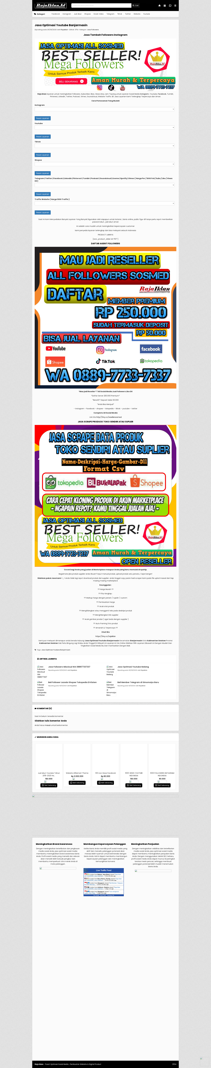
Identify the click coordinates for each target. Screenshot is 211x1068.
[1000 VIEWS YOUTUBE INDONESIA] (105, 757)
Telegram (110, 14)
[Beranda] (159, 6)
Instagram (67, 14)
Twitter (128, 14)
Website (137, 14)
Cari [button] (136, 5)
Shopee (87, 14)
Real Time (103, 895)
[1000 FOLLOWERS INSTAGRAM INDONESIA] (133, 757)
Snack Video (99, 14)
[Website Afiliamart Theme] (48, 757)
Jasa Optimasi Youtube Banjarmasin (61, 25)
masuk (48, 725)
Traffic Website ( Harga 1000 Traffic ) (52, 199)
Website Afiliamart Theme (49, 773)
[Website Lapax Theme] (162, 757)
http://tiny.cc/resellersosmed (109, 417)
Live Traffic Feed (103, 870)
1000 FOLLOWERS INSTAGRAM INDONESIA (134, 774)
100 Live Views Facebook (77, 773)
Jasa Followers (93, 30)
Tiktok (119, 14)
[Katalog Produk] (165, 6)
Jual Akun (78, 14)
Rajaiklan (64, 30)
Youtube (146, 14)
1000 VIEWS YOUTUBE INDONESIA (105, 774)
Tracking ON (110, 895)
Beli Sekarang (50, 782)
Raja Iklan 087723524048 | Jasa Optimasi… (102, 875)
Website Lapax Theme (162, 773)
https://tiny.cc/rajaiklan (105, 636)
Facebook (56, 14)
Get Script (96, 895)
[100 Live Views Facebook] (77, 757)
